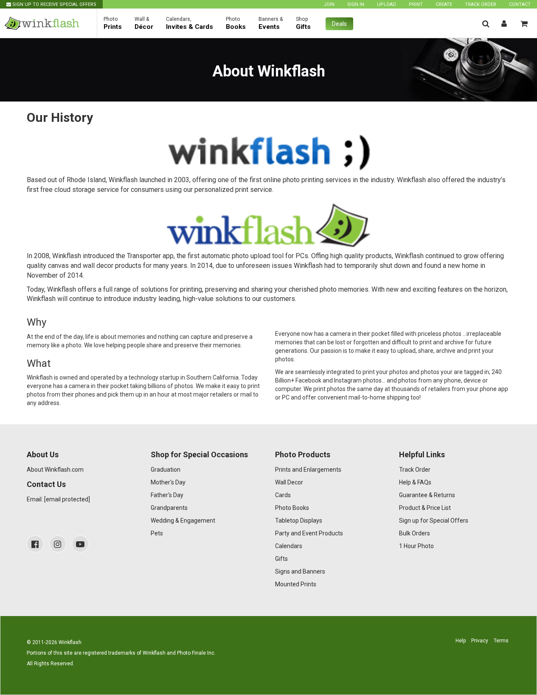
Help (460, 641)
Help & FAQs (415, 482)
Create (444, 4)
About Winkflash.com (55, 469)
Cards (283, 495)
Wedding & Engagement (183, 520)
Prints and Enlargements (308, 469)
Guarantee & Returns (427, 495)
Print (416, 4)
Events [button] (271, 23)
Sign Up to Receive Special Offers (53, 4)
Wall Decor (289, 482)
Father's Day (167, 495)
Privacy (479, 641)
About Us (43, 454)
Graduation (165, 469)
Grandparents (169, 507)
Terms (501, 641)
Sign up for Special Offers (433, 520)
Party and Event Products (309, 533)
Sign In (355, 4)
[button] (485, 23)
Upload (386, 4)
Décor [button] (144, 23)
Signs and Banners (300, 571)
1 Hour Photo (416, 546)
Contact (520, 4)
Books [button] (236, 23)
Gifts (281, 558)
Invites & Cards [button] (189, 23)
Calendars (288, 546)
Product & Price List (425, 507)
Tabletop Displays (298, 520)
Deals (339, 23)
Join (329, 4)
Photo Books (292, 507)
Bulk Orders (414, 533)
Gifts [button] (303, 23)
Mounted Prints (295, 584)
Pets (157, 533)
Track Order (480, 4)
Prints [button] (113, 23)
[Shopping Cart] (524, 23)
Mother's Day (168, 482)
